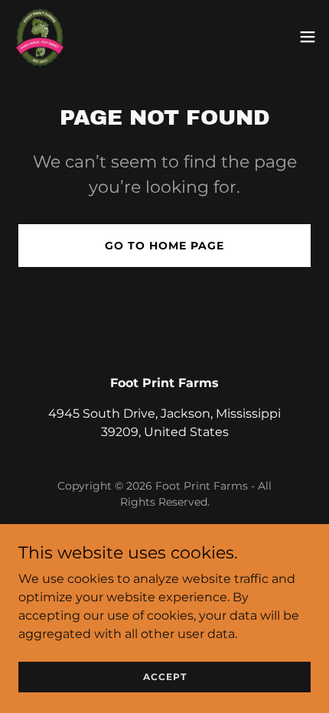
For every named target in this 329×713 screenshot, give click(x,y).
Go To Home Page (164, 245)
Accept (165, 676)
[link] (38, 36)
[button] (307, 36)
